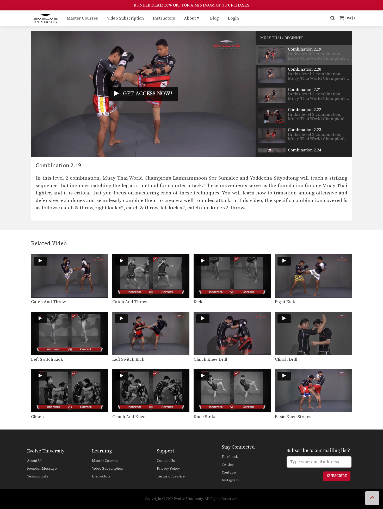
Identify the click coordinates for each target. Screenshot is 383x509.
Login (233, 18)
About (190, 18)
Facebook (230, 457)
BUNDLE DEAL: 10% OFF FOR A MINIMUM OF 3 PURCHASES (191, 5)
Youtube (229, 472)
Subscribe (337, 476)
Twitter (228, 464)
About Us (34, 460)
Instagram (230, 480)
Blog (214, 18)
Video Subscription (125, 18)
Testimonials (37, 476)
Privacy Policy (168, 468)
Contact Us (166, 460)
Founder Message (42, 468)
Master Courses (82, 18)
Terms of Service (171, 476)
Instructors (164, 18)
